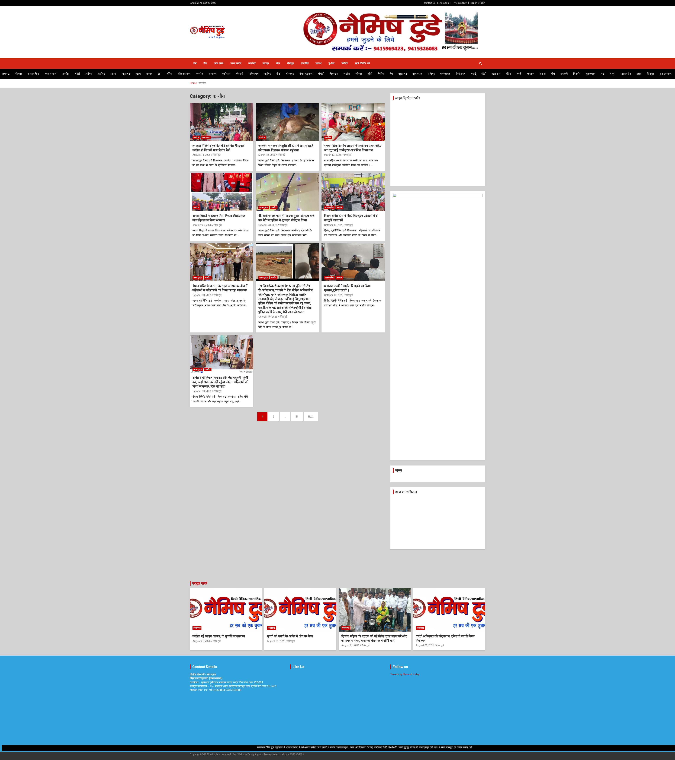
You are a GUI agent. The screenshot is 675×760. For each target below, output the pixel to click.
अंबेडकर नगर (184, 73)
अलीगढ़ (101, 73)
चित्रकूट (334, 73)
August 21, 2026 (201, 641)
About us (444, 3)
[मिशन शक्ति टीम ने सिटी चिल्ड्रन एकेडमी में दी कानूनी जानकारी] (353, 192)
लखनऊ (6, 73)
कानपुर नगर (50, 73)
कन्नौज (199, 73)
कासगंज (212, 73)
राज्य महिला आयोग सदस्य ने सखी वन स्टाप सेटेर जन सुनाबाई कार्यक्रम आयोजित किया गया (352, 148)
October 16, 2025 (267, 316)
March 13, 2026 (332, 154)
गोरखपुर (290, 73)
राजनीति (304, 63)
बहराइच (530, 73)
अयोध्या (88, 73)
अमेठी (77, 73)
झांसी (370, 73)
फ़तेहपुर (431, 73)
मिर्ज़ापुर (650, 73)
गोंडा (278, 73)
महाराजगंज (626, 73)
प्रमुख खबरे (199, 583)
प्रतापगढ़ (402, 73)
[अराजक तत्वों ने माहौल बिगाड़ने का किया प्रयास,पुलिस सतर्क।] (353, 262)
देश (205, 63)
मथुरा (612, 73)
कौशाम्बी (239, 73)
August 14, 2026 (201, 154)
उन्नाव (149, 73)
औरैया (169, 73)
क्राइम (266, 63)
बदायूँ (473, 73)
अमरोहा (65, 73)
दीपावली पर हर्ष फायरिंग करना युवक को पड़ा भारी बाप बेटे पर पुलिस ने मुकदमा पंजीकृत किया (286, 218)
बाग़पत (542, 73)
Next (310, 416)
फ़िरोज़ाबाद (460, 73)
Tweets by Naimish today (404, 674)
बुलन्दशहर (590, 73)
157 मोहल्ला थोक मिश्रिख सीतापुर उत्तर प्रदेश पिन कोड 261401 (243, 686)
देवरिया (381, 73)
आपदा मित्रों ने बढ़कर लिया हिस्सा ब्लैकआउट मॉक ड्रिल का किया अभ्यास (218, 218)
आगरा (113, 73)
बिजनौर (576, 73)
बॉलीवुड (290, 63)
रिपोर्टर (345, 63)
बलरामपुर (496, 73)
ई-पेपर (332, 63)
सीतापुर (18, 73)
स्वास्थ (319, 63)
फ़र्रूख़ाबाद (445, 73)
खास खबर (218, 63)
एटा (159, 73)
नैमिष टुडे (217, 154)
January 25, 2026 (202, 225)
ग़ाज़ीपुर (267, 73)
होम (195, 63)
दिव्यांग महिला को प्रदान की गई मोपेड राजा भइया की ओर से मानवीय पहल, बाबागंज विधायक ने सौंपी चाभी (374, 638)
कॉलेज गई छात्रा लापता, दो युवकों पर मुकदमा (218, 636)
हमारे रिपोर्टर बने (362, 63)
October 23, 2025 (267, 225)
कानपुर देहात (33, 73)
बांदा (553, 73)
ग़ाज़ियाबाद (253, 73)
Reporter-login (478, 3)
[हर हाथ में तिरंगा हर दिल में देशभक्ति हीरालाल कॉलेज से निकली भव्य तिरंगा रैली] (221, 122)
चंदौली (321, 73)
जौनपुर (358, 73)
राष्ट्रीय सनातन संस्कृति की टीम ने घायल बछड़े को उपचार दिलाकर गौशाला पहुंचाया (285, 148)
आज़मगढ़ (125, 73)
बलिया (508, 73)
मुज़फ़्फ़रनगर (665, 73)
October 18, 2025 (333, 225)
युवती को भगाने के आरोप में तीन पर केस (290, 636)
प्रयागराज (417, 73)
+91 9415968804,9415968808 (222, 690)
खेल (278, 63)
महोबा (639, 73)
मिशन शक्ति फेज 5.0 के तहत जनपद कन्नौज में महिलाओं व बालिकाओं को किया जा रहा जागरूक (220, 288)
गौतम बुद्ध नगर (306, 73)
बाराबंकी (564, 73)
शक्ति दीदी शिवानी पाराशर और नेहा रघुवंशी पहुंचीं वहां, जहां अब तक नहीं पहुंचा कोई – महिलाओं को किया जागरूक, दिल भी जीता (220, 382)
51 (296, 416)
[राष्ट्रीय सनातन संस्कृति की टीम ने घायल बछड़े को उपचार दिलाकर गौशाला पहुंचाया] (287, 122)
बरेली (483, 73)
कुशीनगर (226, 73)
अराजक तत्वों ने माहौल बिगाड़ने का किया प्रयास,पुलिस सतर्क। (347, 288)
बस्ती (519, 73)
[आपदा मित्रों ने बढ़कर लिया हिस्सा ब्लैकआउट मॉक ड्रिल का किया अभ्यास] (221, 192)
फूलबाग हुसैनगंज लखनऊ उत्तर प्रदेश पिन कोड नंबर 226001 (232, 682)
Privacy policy (460, 3)
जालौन (346, 73)
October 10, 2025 (333, 295)
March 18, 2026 (266, 154)
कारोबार (252, 63)
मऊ (603, 73)
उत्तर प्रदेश (235, 63)
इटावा (138, 73)
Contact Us (429, 3)
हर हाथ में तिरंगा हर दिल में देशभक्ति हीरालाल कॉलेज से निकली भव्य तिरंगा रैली (218, 148)
